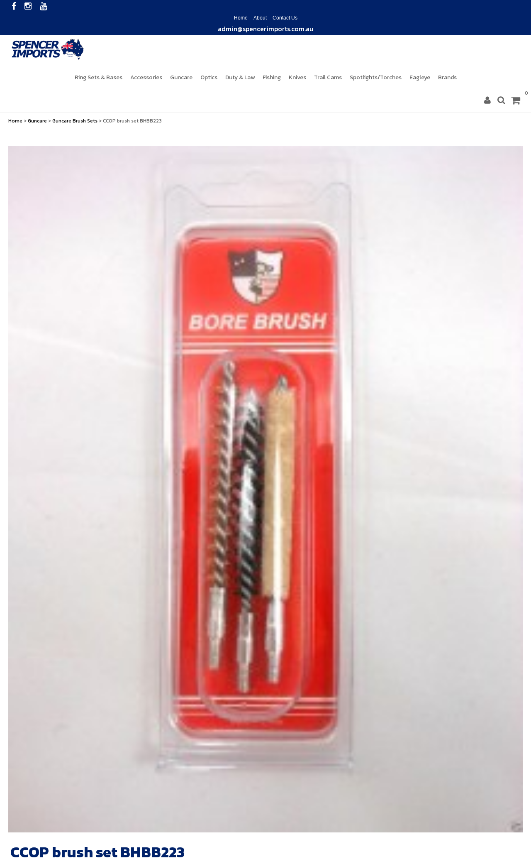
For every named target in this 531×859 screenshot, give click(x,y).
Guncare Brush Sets (74, 120)
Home (241, 17)
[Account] (487, 100)
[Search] (501, 100)
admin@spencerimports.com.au (265, 27)
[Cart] (516, 100)
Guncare (37, 120)
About (260, 17)
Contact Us (285, 17)
